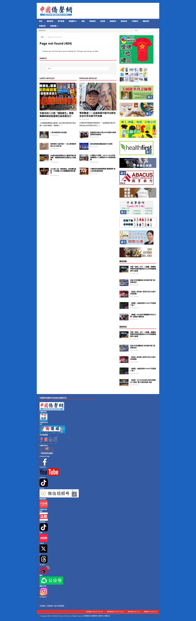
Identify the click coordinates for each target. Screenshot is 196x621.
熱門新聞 (61, 21)
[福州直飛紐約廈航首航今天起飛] (83, 146)
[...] (60, 125)
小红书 (42, 543)
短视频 (102, 21)
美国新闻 (113, 21)
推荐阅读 (123, 327)
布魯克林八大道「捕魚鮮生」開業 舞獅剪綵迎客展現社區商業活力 (58, 115)
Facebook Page (45, 456)
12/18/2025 (135, 273)
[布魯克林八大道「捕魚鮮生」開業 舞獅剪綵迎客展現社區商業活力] (58, 97)
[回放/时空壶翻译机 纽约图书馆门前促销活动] (124, 282)
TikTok (42, 488)
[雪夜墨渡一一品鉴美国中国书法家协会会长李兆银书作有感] (97, 97)
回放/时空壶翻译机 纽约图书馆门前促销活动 (142, 281)
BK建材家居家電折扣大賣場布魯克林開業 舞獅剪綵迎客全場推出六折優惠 (63, 157)
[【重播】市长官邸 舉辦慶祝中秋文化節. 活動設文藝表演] (124, 317)
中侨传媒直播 (44, 435)
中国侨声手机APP (44, 423)
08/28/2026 (55, 175)
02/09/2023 (135, 308)
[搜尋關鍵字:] (145, 30)
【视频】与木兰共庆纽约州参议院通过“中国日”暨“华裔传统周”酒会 (143, 381)
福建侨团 (146, 21)
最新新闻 (50, 21)
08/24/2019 (135, 385)
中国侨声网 (43, 412)
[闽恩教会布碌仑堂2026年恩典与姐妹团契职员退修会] (83, 134)
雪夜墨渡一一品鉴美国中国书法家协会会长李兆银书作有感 (97, 114)
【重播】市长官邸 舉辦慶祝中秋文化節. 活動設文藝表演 (143, 315)
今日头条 (42, 522)
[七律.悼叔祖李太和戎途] (44, 134)
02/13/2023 (135, 296)
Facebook (43, 467)
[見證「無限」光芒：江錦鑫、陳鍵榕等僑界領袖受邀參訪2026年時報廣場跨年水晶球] (124, 269)
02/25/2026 (85, 119)
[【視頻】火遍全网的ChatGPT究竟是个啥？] (124, 305)
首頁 (40, 21)
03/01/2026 (95, 137)
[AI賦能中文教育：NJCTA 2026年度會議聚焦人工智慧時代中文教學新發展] (83, 157)
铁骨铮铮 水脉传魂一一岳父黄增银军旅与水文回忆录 (63, 145)
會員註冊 (42, 26)
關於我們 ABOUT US (134, 611)
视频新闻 (92, 21)
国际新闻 (124, 21)
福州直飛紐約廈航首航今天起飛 (101, 144)
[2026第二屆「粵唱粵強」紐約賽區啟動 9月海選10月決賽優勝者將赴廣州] (44, 171)
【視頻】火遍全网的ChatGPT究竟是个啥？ (143, 304)
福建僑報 (50, 606)
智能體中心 (73, 21)
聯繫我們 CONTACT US (150, 611)
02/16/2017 (95, 146)
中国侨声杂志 (44, 446)
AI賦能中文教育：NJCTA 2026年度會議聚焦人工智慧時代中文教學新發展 (103, 157)
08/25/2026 (95, 162)
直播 (83, 21)
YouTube (42, 477)
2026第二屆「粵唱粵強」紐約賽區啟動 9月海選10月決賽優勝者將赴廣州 (63, 171)
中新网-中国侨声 (43, 510)
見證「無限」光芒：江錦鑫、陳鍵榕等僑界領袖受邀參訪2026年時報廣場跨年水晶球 (143, 269)
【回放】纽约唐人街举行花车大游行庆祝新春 (143, 292)
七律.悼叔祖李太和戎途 (58, 132)
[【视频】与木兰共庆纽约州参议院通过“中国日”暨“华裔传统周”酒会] (124, 382)
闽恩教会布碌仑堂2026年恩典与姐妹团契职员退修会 (103, 133)
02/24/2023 (135, 285)
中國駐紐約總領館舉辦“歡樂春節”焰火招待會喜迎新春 (102, 170)
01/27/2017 (95, 173)
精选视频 (123, 261)
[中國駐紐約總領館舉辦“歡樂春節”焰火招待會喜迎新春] (83, 171)
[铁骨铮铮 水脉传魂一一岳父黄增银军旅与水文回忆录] (44, 146)
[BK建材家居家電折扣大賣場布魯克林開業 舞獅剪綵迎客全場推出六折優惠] (44, 157)
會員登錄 (53, 26)
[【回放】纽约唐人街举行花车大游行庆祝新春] (124, 294)
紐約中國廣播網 (59, 606)
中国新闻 (135, 21)
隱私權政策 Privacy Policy (115, 611)
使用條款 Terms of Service (94, 611)
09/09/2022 (135, 319)
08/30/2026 (45, 119)
